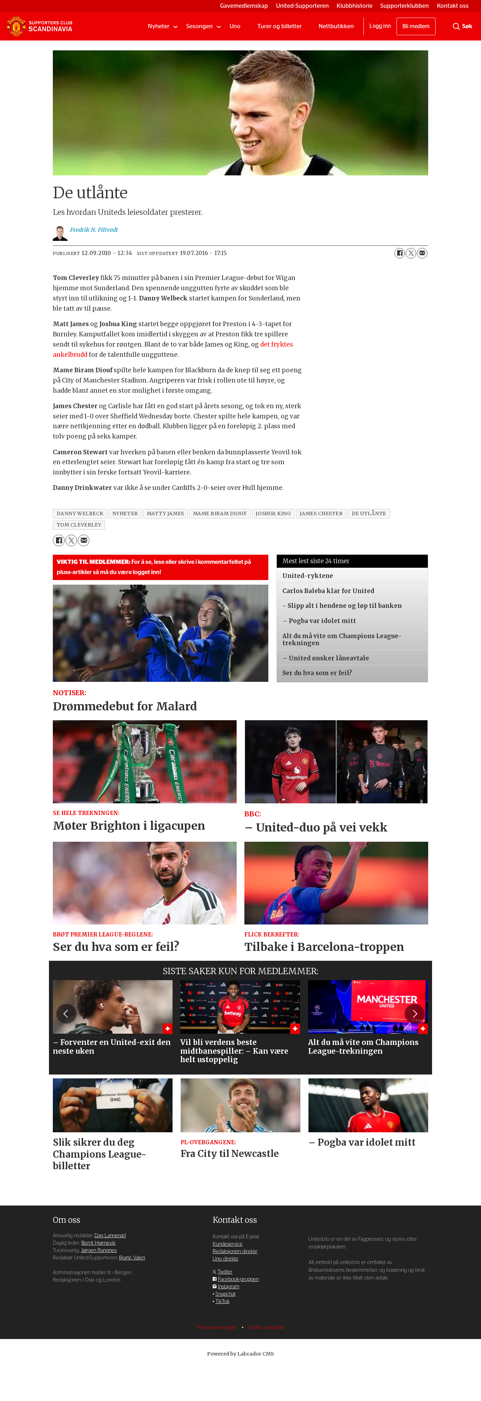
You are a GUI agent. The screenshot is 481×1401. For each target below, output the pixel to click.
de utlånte (369, 514)
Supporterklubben (404, 6)
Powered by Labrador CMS (240, 1354)
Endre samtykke (267, 1327)
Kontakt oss (453, 6)
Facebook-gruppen (238, 1279)
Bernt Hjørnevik (98, 1243)
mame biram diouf (220, 514)
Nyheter (158, 26)
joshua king (273, 514)
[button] (66, 1013)
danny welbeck (80, 514)
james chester (321, 514)
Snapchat (225, 1294)
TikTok (222, 1301)
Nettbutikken (336, 26)
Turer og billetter (279, 26)
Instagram (228, 1286)
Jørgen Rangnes (99, 1250)
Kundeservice (228, 1244)
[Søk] (456, 26)
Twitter (225, 1272)
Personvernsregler (217, 1327)
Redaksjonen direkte (235, 1251)
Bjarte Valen (132, 1257)
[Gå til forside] (39, 26)
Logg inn (380, 26)
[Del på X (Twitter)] (411, 253)
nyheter (125, 514)
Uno (235, 26)
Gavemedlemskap (244, 6)
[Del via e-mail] (422, 253)
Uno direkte (225, 1259)
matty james (165, 514)
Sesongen (199, 26)
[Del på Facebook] (399, 253)
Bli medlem (416, 26)
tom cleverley (79, 525)
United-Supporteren (302, 6)
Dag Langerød (110, 1235)
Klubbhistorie (355, 6)
